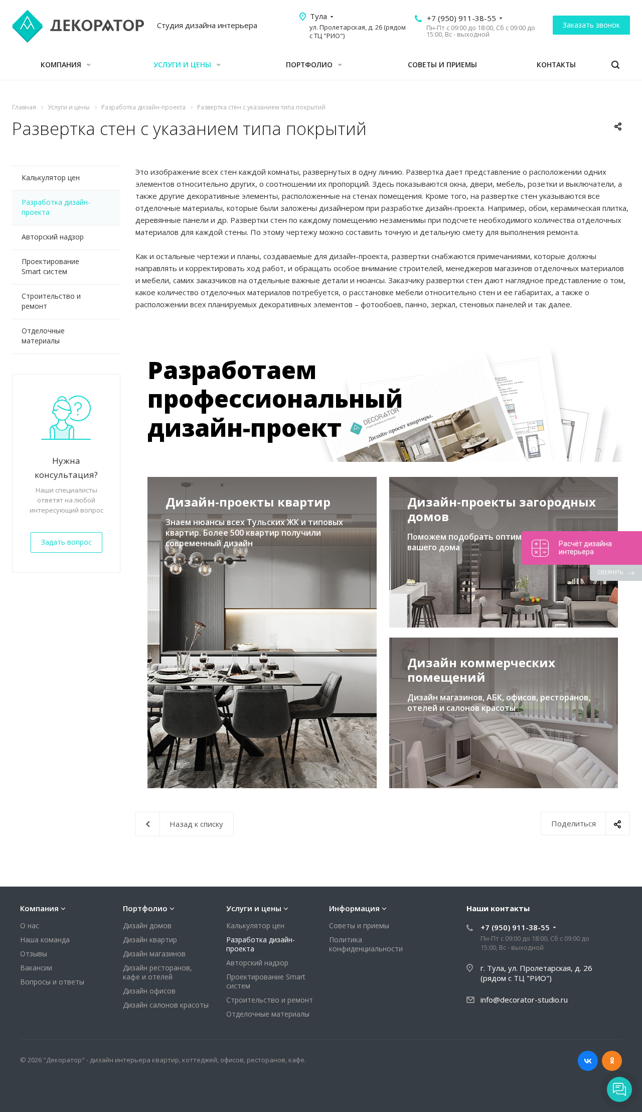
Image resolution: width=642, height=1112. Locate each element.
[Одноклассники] (612, 1061)
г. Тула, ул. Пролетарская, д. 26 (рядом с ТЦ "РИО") (536, 973)
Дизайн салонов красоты (166, 1005)
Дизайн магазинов (154, 953)
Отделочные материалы (43, 335)
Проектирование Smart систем (50, 266)
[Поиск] (615, 65)
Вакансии (36, 967)
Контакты (556, 64)
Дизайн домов (147, 925)
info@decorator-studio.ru (524, 1000)
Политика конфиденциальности (366, 944)
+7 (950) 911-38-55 (461, 18)
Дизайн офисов (149, 991)
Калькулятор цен (51, 177)
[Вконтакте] (588, 1061)
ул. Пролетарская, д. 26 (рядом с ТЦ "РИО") (357, 31)
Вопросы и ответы (52, 981)
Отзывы (33, 953)
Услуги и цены (183, 64)
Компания (62, 64)
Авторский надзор (53, 236)
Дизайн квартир (150, 939)
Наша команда (45, 939)
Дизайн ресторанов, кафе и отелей (157, 972)
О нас (29, 925)
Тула (318, 16)
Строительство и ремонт (51, 301)
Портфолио (310, 64)
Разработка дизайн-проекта (56, 207)
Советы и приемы (442, 64)
